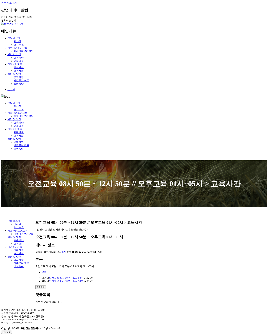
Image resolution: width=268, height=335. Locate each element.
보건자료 (19, 70)
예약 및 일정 (14, 54)
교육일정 (19, 61)
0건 (64, 252)
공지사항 (19, 77)
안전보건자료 (14, 64)
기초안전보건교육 (17, 48)
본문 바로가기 (9, 2)
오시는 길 (19, 44)
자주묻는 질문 (21, 80)
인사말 (17, 41)
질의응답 (19, 83)
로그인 (11, 89)
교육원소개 (13, 38)
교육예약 (19, 57)
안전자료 (19, 67)
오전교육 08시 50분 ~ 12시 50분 (66, 277)
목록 (44, 272)
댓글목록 (41, 287)
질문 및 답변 (14, 74)
